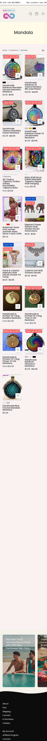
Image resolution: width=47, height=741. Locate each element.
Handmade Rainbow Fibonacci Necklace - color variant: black (34, 357)
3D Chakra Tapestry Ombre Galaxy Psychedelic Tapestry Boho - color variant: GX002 (8, 174)
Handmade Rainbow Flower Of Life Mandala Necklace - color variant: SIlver (26, 128)
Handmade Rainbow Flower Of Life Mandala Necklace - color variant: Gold (30, 128)
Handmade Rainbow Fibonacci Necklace (31, 363)
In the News (8, 719)
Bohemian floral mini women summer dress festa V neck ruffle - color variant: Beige (4, 224)
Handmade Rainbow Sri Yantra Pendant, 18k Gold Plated (33, 86)
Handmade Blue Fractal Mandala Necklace (11, 408)
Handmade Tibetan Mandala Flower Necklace (12, 131)
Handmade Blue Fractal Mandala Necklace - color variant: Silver (8, 403)
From (8, 191)
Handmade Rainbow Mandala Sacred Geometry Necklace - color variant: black (4, 82)
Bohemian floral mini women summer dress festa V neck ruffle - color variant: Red (8, 224)
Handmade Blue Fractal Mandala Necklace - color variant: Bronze (4, 403)
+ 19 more (7, 176)
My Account (8, 731)
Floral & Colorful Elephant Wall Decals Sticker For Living (12, 274)
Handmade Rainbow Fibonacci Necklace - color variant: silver (26, 357)
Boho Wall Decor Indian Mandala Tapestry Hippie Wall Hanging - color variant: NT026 (26, 174)
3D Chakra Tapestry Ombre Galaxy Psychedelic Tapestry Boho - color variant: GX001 (4, 174)
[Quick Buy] (17, 75)
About (5, 703)
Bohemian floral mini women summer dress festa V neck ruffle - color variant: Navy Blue (12, 224)
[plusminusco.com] (9, 13)
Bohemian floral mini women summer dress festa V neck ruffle (12, 230)
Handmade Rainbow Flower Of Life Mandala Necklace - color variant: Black (34, 128)
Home (5, 50)
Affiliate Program (11, 735)
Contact (7, 715)
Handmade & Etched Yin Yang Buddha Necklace (12, 316)
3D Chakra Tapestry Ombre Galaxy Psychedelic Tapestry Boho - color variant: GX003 (12, 174)
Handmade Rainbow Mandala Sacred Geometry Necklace (12, 88)
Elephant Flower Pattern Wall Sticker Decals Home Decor (33, 228)
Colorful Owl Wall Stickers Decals (34, 272)
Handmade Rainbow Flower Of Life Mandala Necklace (34, 134)
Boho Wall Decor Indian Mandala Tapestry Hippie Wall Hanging (33, 180)
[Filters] (43, 50)
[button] (30, 14)
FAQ (4, 707)
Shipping (7, 711)
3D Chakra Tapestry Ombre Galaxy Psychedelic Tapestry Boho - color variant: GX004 (15, 174)
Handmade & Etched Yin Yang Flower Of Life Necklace (11, 360)
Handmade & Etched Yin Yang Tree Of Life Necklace (33, 317)
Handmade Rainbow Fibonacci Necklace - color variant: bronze (30, 357)
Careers (6, 723)
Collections (14, 50)
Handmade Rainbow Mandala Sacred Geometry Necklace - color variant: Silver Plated (12, 82)
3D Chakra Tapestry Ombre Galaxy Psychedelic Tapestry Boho (11, 183)
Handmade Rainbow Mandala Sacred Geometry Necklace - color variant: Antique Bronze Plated (8, 82)
